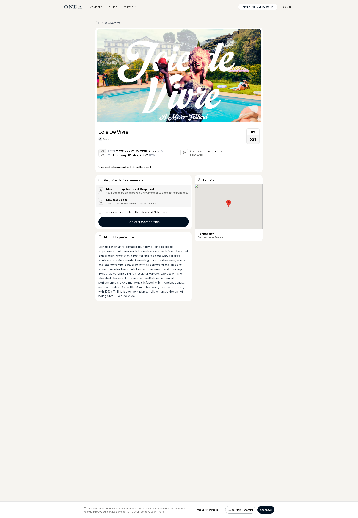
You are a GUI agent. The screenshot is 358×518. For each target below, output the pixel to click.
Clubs (113, 7)
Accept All (266, 509)
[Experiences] (97, 23)
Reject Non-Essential (240, 509)
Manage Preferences (208, 509)
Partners (130, 7)
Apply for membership (144, 222)
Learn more (157, 511)
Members (96, 7)
